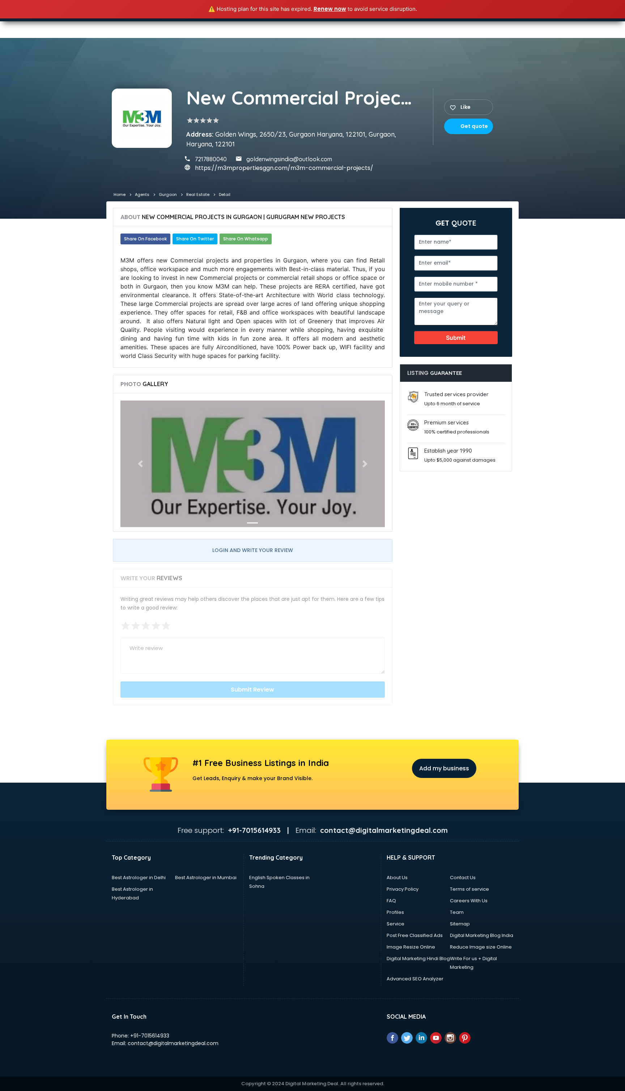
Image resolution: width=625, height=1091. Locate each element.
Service (395, 923)
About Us (397, 877)
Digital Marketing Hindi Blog (418, 958)
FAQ (391, 900)
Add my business (444, 768)
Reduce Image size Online (481, 947)
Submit (455, 337)
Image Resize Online (411, 947)
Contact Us (463, 877)
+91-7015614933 (149, 1035)
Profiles (395, 912)
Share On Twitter (195, 239)
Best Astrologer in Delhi (139, 877)
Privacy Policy (402, 889)
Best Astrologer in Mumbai (206, 877)
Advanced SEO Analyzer (415, 978)
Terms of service (469, 889)
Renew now (330, 9)
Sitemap (460, 923)
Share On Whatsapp (245, 239)
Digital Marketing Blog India (481, 935)
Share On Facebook (145, 239)
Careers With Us (469, 900)
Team (457, 912)
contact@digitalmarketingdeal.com (173, 1043)
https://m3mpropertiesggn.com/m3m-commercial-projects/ (284, 168)
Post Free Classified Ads (415, 935)
